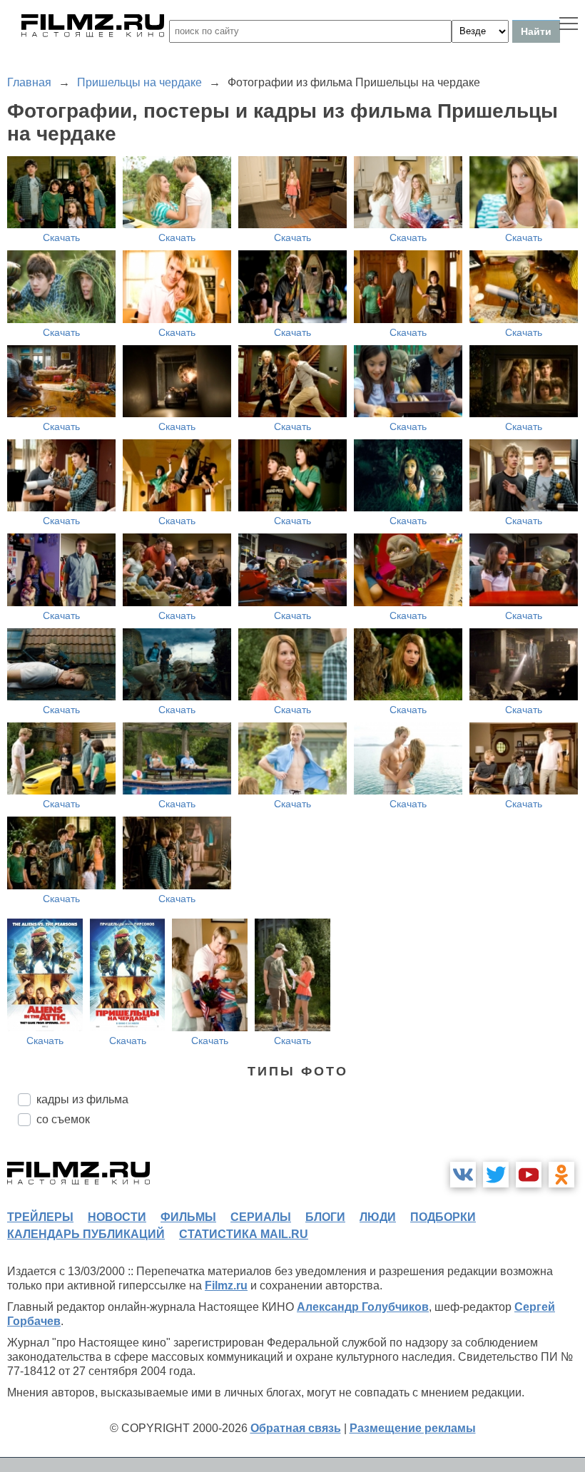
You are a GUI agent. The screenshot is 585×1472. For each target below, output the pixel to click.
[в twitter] (496, 1174)
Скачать (61, 237)
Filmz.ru (226, 1285)
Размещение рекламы (413, 1428)
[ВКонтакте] (463, 1174)
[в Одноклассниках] (561, 1174)
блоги (325, 1217)
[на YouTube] (528, 1174)
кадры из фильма (82, 1099)
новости (117, 1217)
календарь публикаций (86, 1234)
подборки (443, 1217)
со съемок (63, 1119)
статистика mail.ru (243, 1234)
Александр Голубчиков (363, 1307)
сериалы (260, 1217)
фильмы (188, 1217)
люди (378, 1217)
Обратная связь (295, 1428)
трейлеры (40, 1217)
